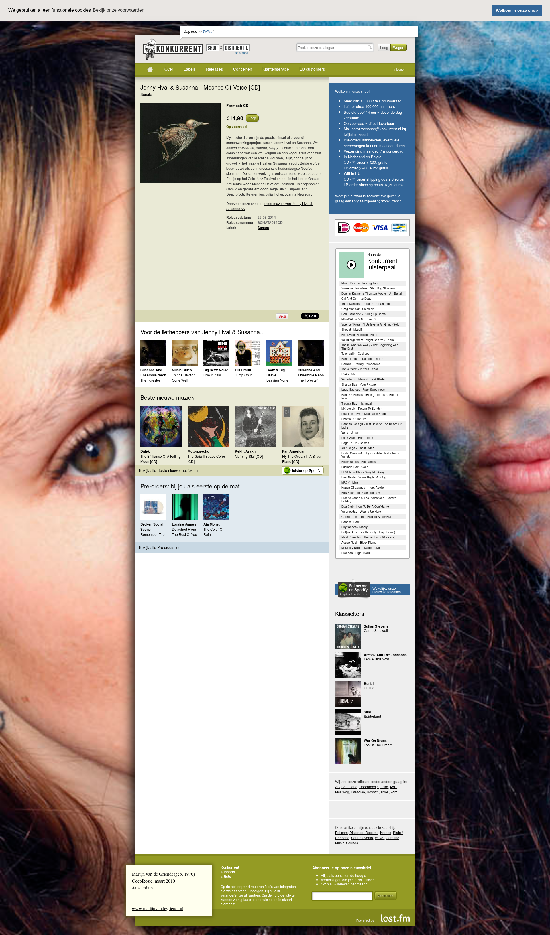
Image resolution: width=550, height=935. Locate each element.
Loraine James (184, 524)
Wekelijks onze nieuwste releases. (387, 590)
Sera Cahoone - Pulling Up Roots (363, 314)
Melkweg (342, 791)
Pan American (293, 451)
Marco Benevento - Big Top (359, 283)
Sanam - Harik (350, 522)
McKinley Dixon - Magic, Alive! (361, 548)
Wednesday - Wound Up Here (361, 512)
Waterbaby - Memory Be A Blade (363, 379)
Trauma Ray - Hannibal (356, 403)
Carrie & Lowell (376, 630)
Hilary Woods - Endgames (358, 462)
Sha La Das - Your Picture (358, 384)
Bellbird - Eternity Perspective (360, 364)
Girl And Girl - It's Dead (356, 299)
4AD (393, 786)
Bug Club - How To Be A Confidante (365, 506)
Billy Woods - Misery (354, 527)
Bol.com (341, 832)
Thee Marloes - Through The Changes (366, 304)
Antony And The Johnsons (385, 654)
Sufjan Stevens (376, 626)
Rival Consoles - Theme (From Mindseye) (368, 537)
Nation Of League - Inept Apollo (362, 488)
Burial (369, 683)
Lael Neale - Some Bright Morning (363, 477)
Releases (214, 69)
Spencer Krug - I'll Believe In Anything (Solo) (370, 324)
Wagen (398, 47)
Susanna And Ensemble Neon (153, 372)
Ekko (384, 786)
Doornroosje (369, 786)
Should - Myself (351, 330)
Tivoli (384, 791)
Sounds (352, 842)
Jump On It (243, 374)
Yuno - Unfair (350, 433)
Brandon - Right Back (355, 553)
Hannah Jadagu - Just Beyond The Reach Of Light (371, 425)
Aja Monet (211, 524)
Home (149, 69)
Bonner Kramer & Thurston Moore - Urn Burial (371, 293)
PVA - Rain (348, 374)
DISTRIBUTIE (236, 49)
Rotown (373, 791)
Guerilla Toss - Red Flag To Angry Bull (366, 517)
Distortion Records (363, 832)
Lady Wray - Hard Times (357, 438)
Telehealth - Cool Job (355, 354)
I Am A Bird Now (376, 658)
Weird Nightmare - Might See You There (367, 340)
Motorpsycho (198, 451)
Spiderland (372, 716)
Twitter (208, 31)
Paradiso (358, 791)
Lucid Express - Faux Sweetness (363, 390)
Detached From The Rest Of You (184, 532)
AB (337, 786)
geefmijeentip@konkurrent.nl (380, 200)
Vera (394, 791)
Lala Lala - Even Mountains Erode (364, 414)
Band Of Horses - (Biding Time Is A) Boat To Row (370, 396)
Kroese (385, 832)
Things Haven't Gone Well (183, 377)
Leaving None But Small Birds (278, 383)
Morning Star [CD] (249, 456)
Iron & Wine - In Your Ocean (360, 369)
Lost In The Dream (378, 744)
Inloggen (399, 69)
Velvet (379, 837)
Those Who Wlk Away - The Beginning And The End (369, 346)
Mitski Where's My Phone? (358, 319)
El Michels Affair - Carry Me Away (362, 472)
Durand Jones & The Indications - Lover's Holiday (368, 499)
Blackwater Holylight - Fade (359, 335)
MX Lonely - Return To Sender (361, 409)
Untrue (369, 687)
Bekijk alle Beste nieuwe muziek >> (169, 470)
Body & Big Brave (275, 372)
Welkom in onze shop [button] (517, 10)
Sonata (146, 94)
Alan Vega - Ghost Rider (357, 448)
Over (168, 69)
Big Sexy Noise (215, 369)
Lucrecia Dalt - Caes (354, 467)
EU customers (312, 69)
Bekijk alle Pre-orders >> (159, 547)
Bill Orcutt (243, 369)
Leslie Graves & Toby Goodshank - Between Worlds (370, 455)
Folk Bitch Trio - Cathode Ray (360, 493)
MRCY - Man (349, 482)
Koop (252, 117)
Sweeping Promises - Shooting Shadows (368, 288)
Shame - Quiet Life (353, 419)
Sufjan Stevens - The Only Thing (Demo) (368, 532)
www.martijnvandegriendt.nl (157, 908)
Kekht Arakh (245, 451)
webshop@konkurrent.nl (381, 128)
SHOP (212, 47)
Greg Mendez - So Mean (357, 309)
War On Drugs (375, 740)
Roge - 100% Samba (355, 443)
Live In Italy (212, 374)
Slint (367, 712)
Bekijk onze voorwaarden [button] (118, 10)
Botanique (349, 786)
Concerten (242, 69)
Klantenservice (275, 69)
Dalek (145, 451)
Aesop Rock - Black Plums (358, 543)
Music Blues (182, 369)
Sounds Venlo (362, 837)
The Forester (150, 380)
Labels (190, 69)
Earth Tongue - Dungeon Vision (362, 359)
